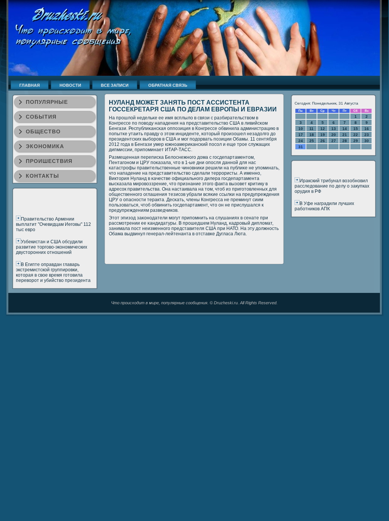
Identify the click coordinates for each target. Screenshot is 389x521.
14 (344, 129)
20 (333, 135)
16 (366, 129)
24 (300, 141)
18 (311, 135)
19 (322, 135)
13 (333, 129)
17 (300, 135)
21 (344, 135)
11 (311, 129)
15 (355, 129)
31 (300, 147)
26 (322, 141)
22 (355, 135)
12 (322, 129)
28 (344, 141)
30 (366, 141)
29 (355, 141)
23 (366, 135)
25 (311, 141)
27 (333, 141)
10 (300, 129)
